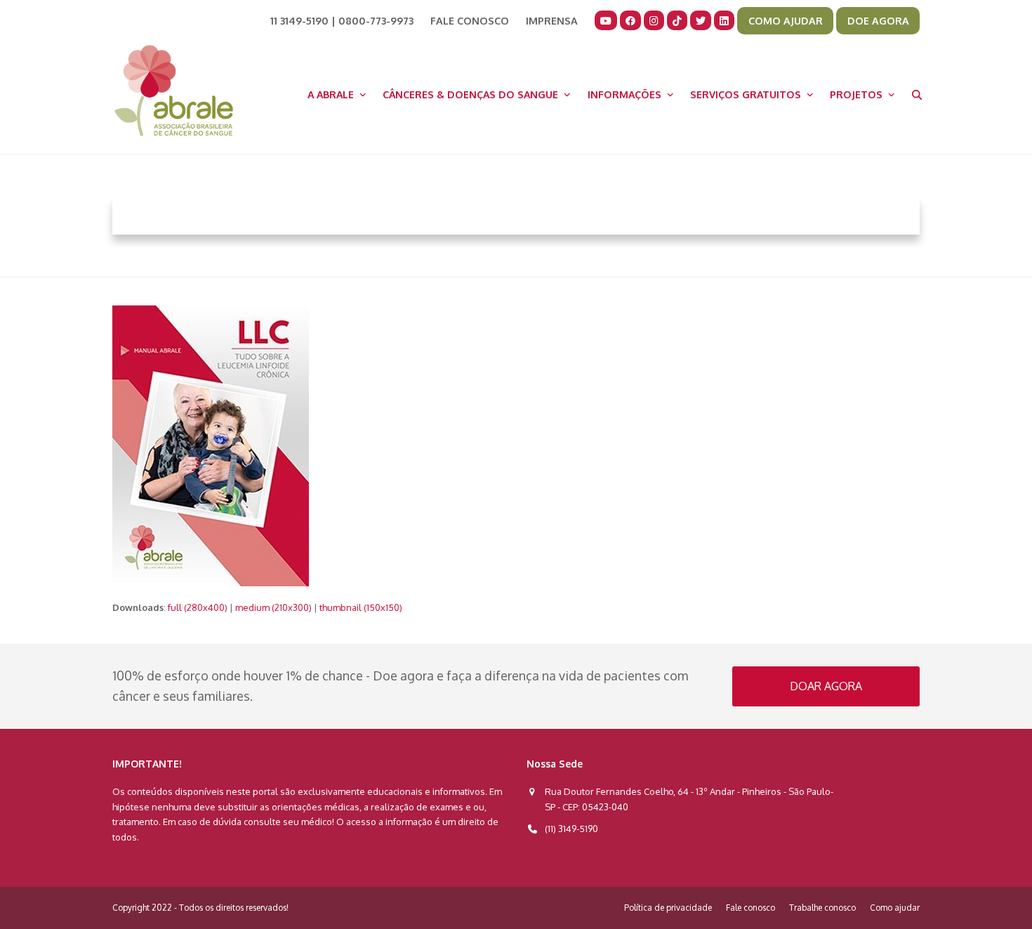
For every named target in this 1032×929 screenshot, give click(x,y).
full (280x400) (197, 607)
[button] (917, 94)
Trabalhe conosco (822, 907)
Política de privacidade (668, 907)
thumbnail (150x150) (360, 607)
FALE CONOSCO (469, 20)
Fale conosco (750, 907)
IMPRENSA (552, 20)
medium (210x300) (273, 607)
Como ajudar (895, 907)
